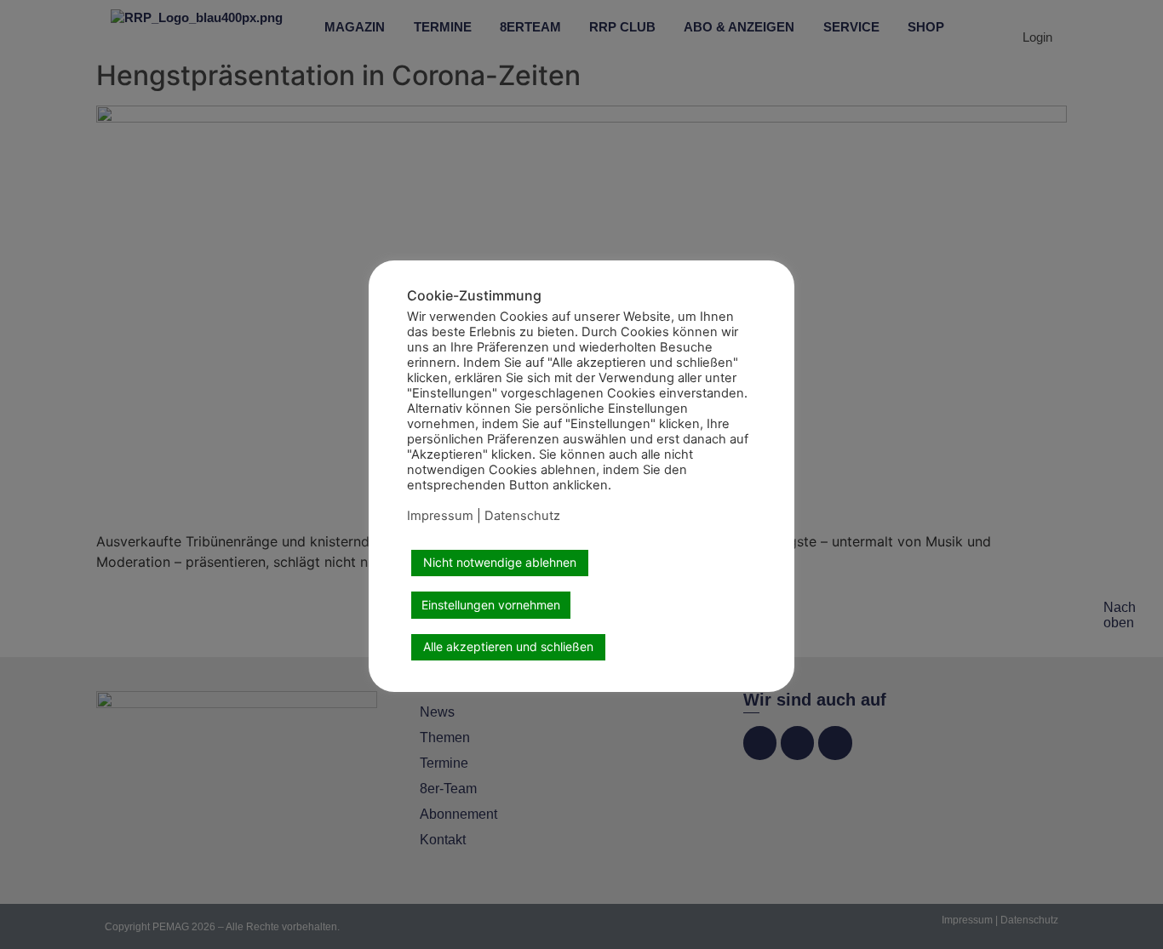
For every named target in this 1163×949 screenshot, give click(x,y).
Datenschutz (522, 515)
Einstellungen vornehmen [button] (490, 604)
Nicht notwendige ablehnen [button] (499, 562)
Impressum (440, 515)
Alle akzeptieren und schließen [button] (508, 646)
